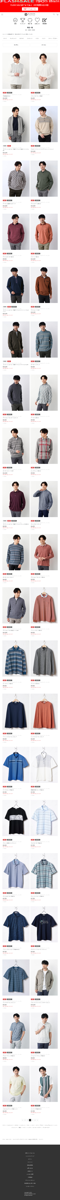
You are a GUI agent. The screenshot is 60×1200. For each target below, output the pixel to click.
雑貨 (20, 1127)
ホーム (4, 1139)
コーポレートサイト (30, 1186)
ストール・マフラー (37, 1127)
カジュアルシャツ (49, 1125)
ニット (56, 1125)
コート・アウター (52, 38)
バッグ (23, 1127)
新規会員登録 (30, 1165)
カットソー (14, 1127)
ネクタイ (22, 38)
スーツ (5, 38)
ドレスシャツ (13, 38)
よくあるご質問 (30, 1174)
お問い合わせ (30, 1168)
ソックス (29, 1127)
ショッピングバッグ (30, 1156)
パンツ (43, 38)
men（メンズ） (9, 1139)
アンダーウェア (46, 1127)
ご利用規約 (30, 1177)
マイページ (30, 1162)
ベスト (37, 38)
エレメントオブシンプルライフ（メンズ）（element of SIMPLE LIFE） (25, 1139)
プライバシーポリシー (30, 1180)
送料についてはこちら (30, 1153)
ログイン (30, 1159)
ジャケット (29, 38)
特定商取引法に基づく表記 (30, 1183)
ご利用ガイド (30, 1171)
